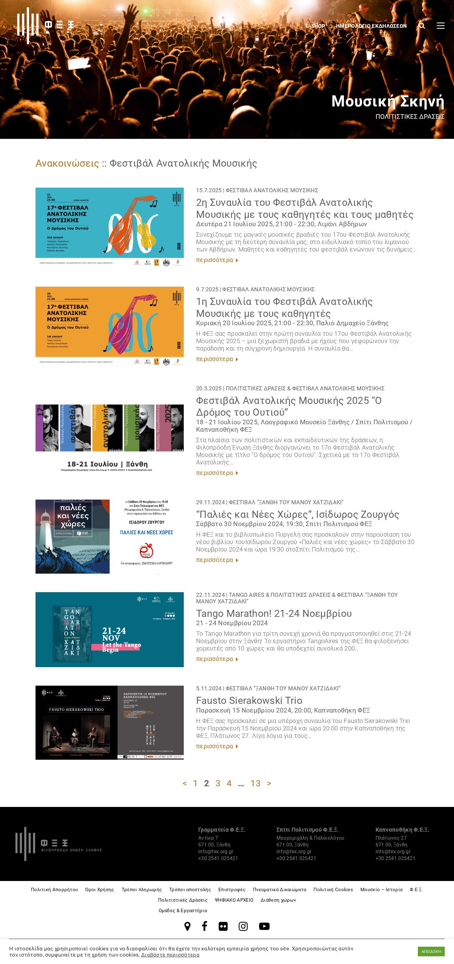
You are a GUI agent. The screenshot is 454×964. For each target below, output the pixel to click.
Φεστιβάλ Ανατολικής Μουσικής (272, 190)
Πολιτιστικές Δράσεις (256, 388)
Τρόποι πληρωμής (142, 889)
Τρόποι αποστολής (190, 889)
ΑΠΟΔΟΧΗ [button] (431, 951)
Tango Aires (246, 595)
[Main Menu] (440, 25)
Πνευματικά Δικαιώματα (279, 889)
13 (255, 783)
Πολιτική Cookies (333, 889)
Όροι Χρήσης (99, 889)
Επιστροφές (232, 889)
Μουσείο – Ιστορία (381, 889)
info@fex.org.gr (215, 851)
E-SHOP (316, 26)
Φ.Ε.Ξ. (416, 889)
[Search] (422, 26)
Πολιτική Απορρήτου (54, 889)
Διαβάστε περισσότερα (170, 955)
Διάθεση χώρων (278, 900)
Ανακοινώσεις (67, 163)
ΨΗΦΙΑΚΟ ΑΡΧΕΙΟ (234, 900)
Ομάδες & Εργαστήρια (183, 910)
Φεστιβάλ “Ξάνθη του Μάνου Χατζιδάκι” (286, 502)
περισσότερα (215, 260)
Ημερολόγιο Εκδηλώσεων (372, 26)
